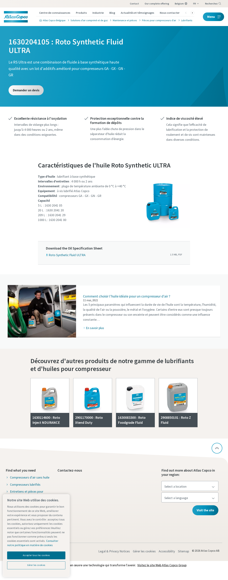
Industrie (98, 12)
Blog (112, 12)
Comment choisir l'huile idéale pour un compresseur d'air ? (126, 296)
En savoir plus (95, 328)
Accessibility (167, 551)
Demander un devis (26, 90)
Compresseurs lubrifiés (25, 484)
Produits (81, 12)
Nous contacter (170, 12)
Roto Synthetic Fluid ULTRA (67, 255)
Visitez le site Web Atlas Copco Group (161, 565)
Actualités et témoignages (137, 12)
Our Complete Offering (157, 3)
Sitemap (183, 551)
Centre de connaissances (54, 12)
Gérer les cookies (144, 551)
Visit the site (205, 510)
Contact (134, 3)
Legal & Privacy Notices (114, 551)
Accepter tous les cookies (36, 555)
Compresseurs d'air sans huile (29, 477)
